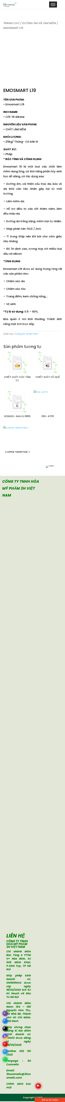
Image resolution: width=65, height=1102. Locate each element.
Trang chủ (11, 23)
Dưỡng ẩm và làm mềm (39, 23)
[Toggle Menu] (53, 4)
